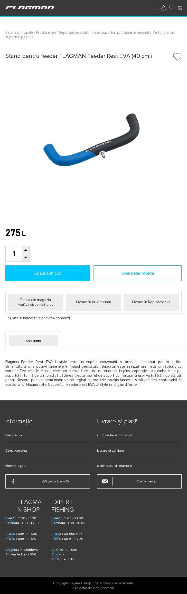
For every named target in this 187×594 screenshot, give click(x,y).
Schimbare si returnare (114, 466)
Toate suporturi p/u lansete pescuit (120, 32)
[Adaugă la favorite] (177, 57)
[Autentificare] (163, 8)
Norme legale (16, 466)
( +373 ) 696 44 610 (20, 539)
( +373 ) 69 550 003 (67, 534)
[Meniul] (154, 7)
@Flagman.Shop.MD (55, 481)
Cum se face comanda (114, 435)
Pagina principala (19, 32)
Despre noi (14, 435)
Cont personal (16, 451)
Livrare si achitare (110, 451)
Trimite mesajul (147, 481)
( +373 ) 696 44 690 (21, 534)
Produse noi (46, 32)
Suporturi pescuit (73, 32)
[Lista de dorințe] (172, 8)
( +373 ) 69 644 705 (67, 539)
